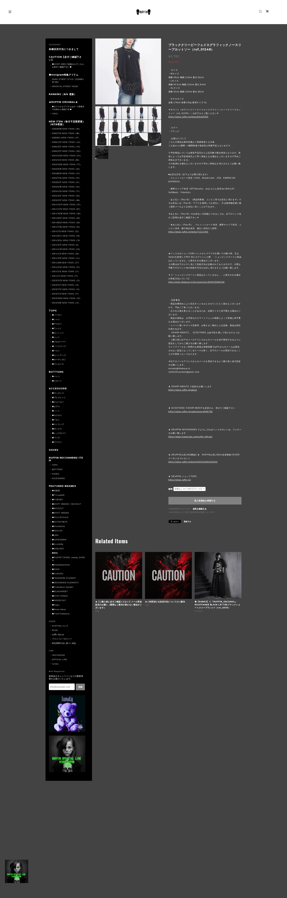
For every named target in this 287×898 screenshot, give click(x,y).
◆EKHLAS (57, 530)
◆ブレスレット (59, 397)
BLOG (55, 630)
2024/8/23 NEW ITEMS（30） (66, 222)
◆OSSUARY (58, 548)
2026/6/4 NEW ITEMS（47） (66, 137)
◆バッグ (56, 437)
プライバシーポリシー (62, 639)
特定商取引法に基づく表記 (64, 643)
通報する (187, 521)
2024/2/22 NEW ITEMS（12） (66, 267)
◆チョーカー (58, 402)
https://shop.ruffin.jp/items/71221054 (188, 232)
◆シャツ (56, 319)
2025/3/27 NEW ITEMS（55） (66, 196)
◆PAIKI (56, 569)
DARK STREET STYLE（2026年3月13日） (68, 80)
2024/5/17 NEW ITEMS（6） (66, 245)
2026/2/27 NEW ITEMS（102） (67, 151)
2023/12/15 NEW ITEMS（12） (66, 280)
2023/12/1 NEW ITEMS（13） (66, 285)
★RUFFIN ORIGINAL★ (63, 102)
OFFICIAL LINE (59, 659)
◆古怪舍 (56, 490)
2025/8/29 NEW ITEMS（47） (66, 173)
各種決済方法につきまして (64, 49)
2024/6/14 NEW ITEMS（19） (66, 236)
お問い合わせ (58, 634)
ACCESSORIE (58, 388)
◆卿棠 (55, 553)
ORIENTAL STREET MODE (65, 86)
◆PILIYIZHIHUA (60, 517)
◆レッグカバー (59, 433)
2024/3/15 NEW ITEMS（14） (66, 258)
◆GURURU (57, 573)
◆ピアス (56, 406)
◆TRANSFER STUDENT (64, 578)
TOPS (55, 114)
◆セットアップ (59, 355)
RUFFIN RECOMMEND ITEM (66, 459)
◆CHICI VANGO (60, 596)
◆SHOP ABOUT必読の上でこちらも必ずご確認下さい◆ (68, 65)
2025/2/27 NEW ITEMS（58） (66, 200)
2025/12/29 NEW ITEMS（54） (67, 155)
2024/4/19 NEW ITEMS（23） (66, 249)
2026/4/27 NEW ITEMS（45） (66, 142)
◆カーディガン (59, 359)
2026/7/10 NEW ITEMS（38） (66, 133)
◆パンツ (56, 376)
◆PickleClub (58, 526)
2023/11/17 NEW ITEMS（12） (66, 289)
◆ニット (56, 337)
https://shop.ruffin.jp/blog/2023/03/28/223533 (193, 462)
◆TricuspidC (58, 495)
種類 (170, 489)
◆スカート (57, 381)
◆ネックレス (58, 393)
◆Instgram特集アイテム (64, 74)
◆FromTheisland (60, 614)
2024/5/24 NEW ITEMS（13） (66, 240)
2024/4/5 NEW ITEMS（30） (66, 254)
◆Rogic (56, 605)
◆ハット (56, 411)
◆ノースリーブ (59, 346)
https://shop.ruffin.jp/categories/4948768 (190, 411)
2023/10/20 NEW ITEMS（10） (66, 298)
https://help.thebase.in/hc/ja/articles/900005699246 (196, 282)
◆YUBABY (57, 499)
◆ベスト (56, 351)
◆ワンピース (58, 364)
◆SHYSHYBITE (60, 522)
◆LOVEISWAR (59, 539)
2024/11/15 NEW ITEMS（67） (66, 209)
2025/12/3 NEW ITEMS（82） (66, 160)
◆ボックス (57, 429)
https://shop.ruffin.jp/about (182, 390)
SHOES (53, 450)
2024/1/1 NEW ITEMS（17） (65, 276)
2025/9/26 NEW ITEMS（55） (66, 169)
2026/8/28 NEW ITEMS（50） (66, 129)
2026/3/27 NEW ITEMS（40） (66, 146)
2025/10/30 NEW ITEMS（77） (67, 164)
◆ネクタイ (57, 415)
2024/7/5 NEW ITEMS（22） (66, 231)
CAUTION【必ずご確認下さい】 (65, 58)
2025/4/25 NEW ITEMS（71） (66, 191)
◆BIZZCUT (58, 508)
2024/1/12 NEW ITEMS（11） (66, 271)
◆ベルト (56, 420)
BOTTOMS (56, 372)
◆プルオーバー (59, 342)
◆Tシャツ (56, 328)
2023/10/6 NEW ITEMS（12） (66, 303)
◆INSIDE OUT (59, 600)
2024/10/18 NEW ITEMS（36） (67, 213)
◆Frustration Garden (62, 587)
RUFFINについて (60, 626)
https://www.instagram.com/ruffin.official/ (190, 437)
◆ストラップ (58, 424)
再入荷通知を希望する (204, 501)
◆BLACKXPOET (60, 591)
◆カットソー (58, 333)
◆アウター (57, 324)
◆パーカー (57, 315)
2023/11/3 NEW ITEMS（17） (66, 294)
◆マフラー (57, 442)
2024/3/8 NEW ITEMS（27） (66, 262)
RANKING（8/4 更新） (63, 94)
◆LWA (55, 535)
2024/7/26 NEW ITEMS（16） (66, 227)
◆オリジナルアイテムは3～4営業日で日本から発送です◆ (68, 108)
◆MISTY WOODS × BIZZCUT (66, 504)
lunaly (55, 664)
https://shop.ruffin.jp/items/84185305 (188, 117)
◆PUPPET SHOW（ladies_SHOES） (68, 558)
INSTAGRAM (58, 655)
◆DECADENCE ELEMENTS (65, 582)
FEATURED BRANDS (62, 486)
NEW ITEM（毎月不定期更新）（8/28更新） (67, 123)
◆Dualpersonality (61, 565)
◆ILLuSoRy (57, 544)
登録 (80, 687)
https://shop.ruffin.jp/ (179, 480)
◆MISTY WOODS (60, 513)
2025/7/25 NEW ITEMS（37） (66, 178)
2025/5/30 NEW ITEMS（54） (66, 187)
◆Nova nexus (59, 609)
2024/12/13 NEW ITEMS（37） (67, 204)
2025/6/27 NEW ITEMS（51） (66, 182)
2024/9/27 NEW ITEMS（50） (66, 218)
